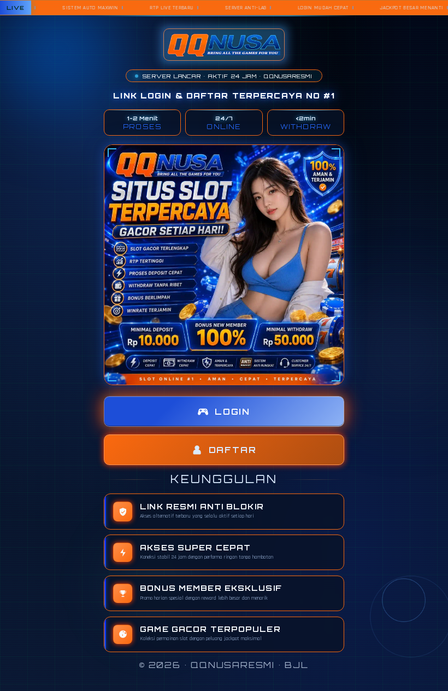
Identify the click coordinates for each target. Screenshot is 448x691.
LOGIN (232, 412)
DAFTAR (233, 450)
